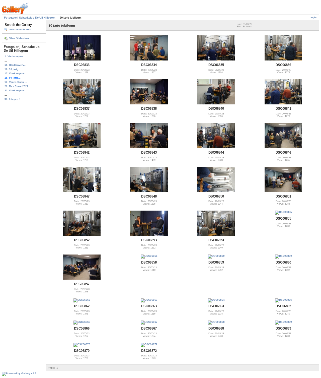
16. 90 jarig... (13, 69)
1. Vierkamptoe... (15, 56)
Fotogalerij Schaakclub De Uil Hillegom (29, 17)
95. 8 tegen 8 (12, 99)
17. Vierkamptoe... (16, 73)
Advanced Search (20, 29)
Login (313, 17)
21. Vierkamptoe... (16, 90)
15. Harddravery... (15, 65)
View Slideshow (19, 38)
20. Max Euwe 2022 (16, 86)
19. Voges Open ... (16, 82)
